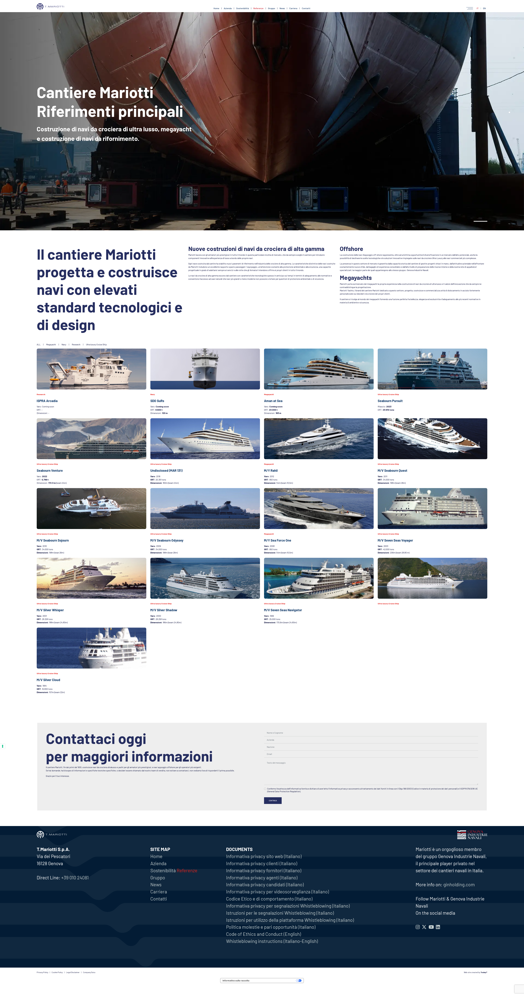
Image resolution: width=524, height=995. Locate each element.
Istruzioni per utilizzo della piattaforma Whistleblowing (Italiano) (290, 920)
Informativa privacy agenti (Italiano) (261, 877)
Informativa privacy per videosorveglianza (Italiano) (277, 891)
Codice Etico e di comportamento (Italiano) (269, 898)
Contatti (306, 8)
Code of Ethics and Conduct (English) (263, 934)
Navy (64, 344)
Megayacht (51, 344)
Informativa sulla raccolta (236, 980)
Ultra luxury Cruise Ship (96, 344)
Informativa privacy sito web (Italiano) (263, 856)
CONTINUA (273, 800)
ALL (39, 344)
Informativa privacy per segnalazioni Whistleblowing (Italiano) (288, 906)
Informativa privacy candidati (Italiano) (265, 884)
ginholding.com (459, 884)
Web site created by (475, 972)
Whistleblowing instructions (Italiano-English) (272, 941)
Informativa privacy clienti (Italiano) (261, 863)
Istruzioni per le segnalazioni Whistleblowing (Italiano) (280, 913)
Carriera (293, 8)
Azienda (228, 8)
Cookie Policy (57, 972)
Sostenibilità (242, 8)
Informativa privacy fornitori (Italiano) (263, 870)
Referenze (258, 8)
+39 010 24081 (75, 877)
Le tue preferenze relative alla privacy (274, 980)
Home (216, 8)
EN (484, 8)
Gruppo (271, 8)
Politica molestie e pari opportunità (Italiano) (270, 927)
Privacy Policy (42, 972)
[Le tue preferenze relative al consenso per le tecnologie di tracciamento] (2, 746)
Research (76, 344)
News (282, 8)
